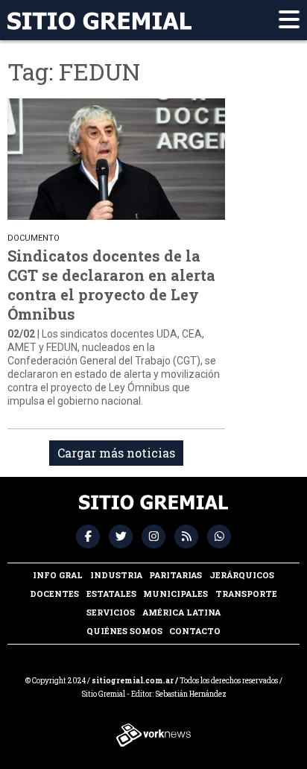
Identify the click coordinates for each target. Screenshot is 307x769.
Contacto (195, 630)
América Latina (181, 612)
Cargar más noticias (116, 453)
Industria (116, 574)
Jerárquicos (241, 574)
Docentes (54, 593)
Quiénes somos (124, 630)
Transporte (246, 593)
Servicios (110, 612)
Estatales (111, 593)
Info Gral (58, 574)
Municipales (175, 593)
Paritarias (175, 574)
